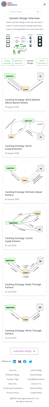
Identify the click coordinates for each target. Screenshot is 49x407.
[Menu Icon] (44, 4)
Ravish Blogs (36, 375)
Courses (12, 370)
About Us (12, 384)
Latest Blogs (36, 370)
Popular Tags (13, 379)
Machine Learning (18, 62)
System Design (30, 62)
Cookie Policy (36, 393)
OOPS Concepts (42, 62)
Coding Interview (7, 62)
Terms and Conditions (13, 388)
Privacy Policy (13, 393)
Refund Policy (36, 388)
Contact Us (36, 384)
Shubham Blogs (12, 375)
